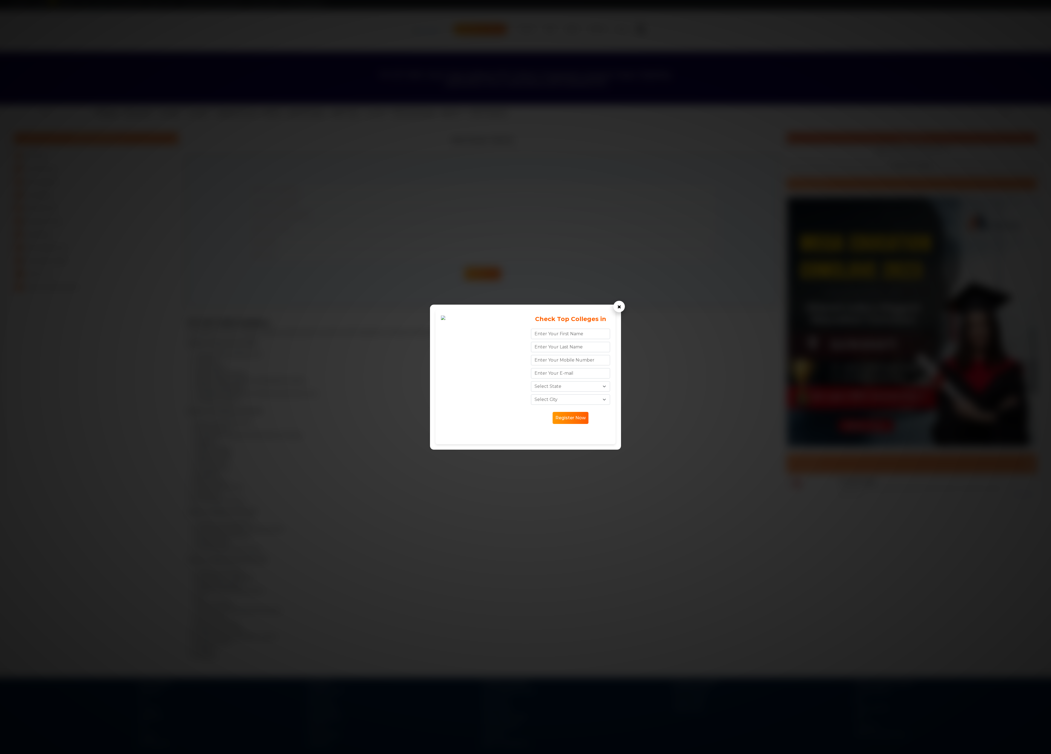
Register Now (570, 417)
